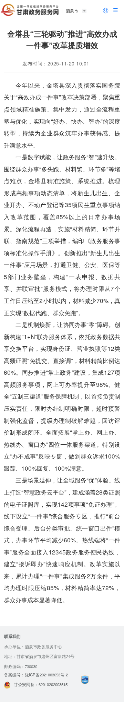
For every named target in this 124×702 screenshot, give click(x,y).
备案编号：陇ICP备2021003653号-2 (36, 674)
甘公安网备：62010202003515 (41, 684)
